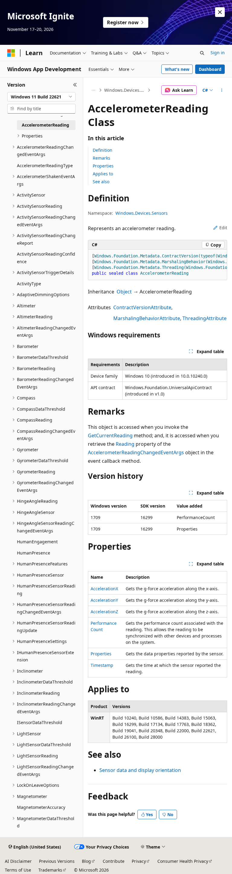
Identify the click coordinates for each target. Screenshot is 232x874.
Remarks (101, 158)
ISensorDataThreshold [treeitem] (39, 722)
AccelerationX (104, 588)
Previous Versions (57, 861)
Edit (223, 227)
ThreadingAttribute (204, 318)
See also (101, 181)
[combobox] (41, 97)
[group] (157, 265)
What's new (177, 69)
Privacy (139, 861)
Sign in (218, 52)
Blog (86, 861)
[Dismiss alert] (220, 12)
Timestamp (102, 665)
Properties (103, 166)
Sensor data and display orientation (140, 770)
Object (124, 291)
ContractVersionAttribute (142, 307)
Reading (125, 444)
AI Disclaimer (18, 861)
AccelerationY (104, 600)
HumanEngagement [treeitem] (37, 542)
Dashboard (210, 69)
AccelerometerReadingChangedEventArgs (136, 452)
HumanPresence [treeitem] (33, 553)
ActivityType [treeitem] (29, 283)
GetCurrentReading (110, 435)
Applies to (103, 174)
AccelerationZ (104, 611)
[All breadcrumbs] (93, 90)
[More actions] (222, 90)
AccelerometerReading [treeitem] (45, 125)
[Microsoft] (11, 53)
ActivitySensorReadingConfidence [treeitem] (46, 257)
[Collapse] (75, 85)
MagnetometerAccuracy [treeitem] (41, 807)
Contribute (113, 861)
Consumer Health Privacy (182, 861)
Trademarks (50, 870)
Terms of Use (18, 870)
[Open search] (202, 53)
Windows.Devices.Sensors (125, 90)
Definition (102, 150)
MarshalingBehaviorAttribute (146, 318)
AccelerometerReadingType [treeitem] (45, 165)
